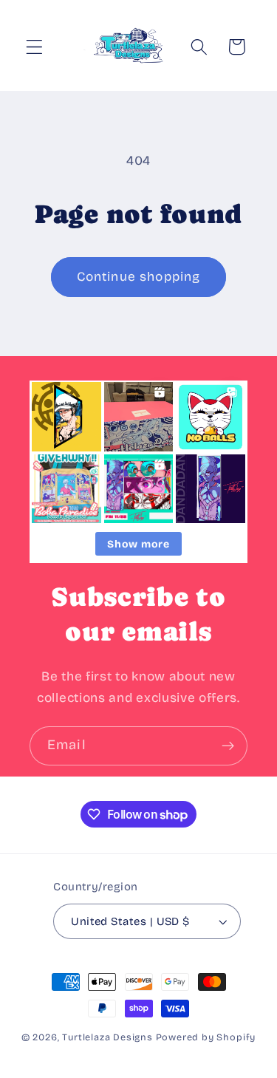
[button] (34, 47)
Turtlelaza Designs (107, 1037)
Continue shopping (139, 276)
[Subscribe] (228, 746)
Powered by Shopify (206, 1037)
